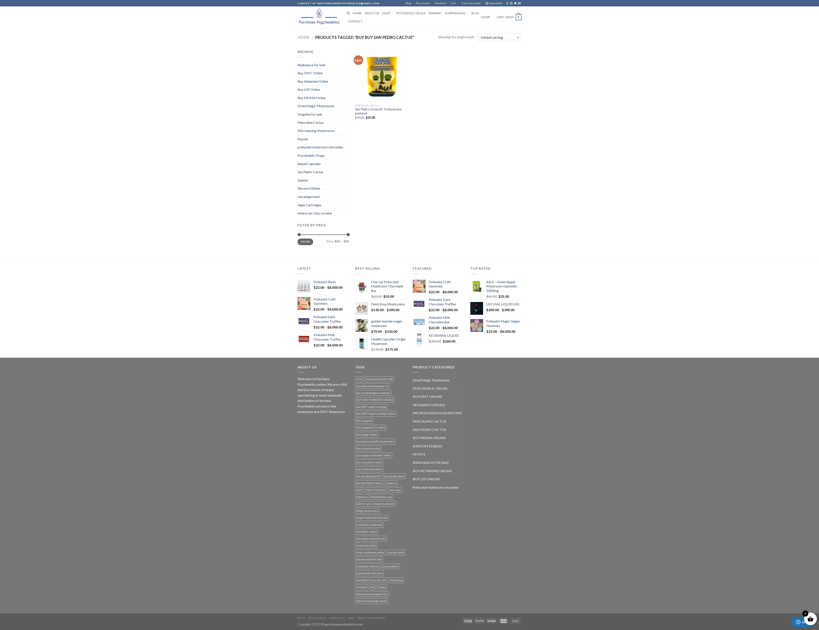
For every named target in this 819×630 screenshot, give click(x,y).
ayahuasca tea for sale (379, 379)
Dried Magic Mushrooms (316, 106)
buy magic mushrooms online (373, 455)
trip (373, 587)
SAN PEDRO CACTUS (429, 430)
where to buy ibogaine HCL (372, 594)
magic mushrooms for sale (372, 517)
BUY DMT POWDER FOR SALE (374, 399)
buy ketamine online (368, 448)
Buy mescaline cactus (369, 462)
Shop (386, 13)
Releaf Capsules (309, 164)
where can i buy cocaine (315, 213)
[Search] (348, 13)
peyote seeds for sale (369, 559)
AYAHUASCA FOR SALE (431, 462)
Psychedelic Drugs (410, 13)
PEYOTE (419, 454)
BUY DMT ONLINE (427, 396)
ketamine (362, 497)
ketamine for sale (382, 497)
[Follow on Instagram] (511, 3)
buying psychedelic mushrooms (375, 441)
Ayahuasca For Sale (311, 65)
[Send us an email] (519, 3)
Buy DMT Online (310, 73)
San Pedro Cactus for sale (371, 580)
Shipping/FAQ (455, 13)
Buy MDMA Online (312, 98)
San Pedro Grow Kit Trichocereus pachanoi (378, 111)
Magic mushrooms (367, 511)
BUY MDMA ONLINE (429, 438)
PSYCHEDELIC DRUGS (430, 388)
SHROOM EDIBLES (427, 446)
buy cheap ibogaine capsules (373, 393)
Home (357, 13)
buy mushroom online (369, 469)
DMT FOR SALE (376, 490)
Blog (408, 3)
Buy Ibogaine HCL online (370, 427)
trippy (382, 587)
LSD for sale (363, 503)
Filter (305, 241)
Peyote (303, 139)
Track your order (471, 3)
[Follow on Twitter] (515, 3)
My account (423, 3)
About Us (371, 13)
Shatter (303, 180)
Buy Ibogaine (364, 420)
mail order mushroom (369, 524)
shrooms (361, 587)
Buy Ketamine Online (313, 81)
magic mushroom (384, 503)
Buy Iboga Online (366, 434)
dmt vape (395, 490)
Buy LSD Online (309, 89)
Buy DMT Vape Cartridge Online (375, 413)
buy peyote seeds (393, 476)
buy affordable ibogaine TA (372, 386)
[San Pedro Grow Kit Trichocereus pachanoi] (381, 75)
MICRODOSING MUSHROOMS (437, 413)
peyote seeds (396, 552)
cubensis (391, 483)
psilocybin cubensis (367, 566)
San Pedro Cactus (310, 172)
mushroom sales (366, 545)
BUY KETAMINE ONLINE (432, 471)
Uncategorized (308, 197)
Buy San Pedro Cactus (369, 483)
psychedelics (391, 566)
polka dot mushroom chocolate (320, 147)
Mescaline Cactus (311, 122)
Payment (435, 13)
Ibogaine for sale (310, 114)
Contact (355, 21)
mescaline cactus (366, 531)
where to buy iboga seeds (371, 601)
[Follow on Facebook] (507, 3)
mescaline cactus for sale (371, 538)
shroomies (396, 580)
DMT (359, 490)
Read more (337, 412)
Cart (453, 3)
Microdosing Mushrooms (316, 131)
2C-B (359, 379)
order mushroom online (370, 552)
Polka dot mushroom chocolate (435, 487)
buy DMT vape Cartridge (371, 407)
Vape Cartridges (309, 205)
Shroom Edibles (309, 188)
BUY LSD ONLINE (426, 479)
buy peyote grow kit (368, 476)
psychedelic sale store (369, 573)
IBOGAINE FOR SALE (429, 405)
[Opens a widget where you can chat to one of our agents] (803, 622)
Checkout (440, 3)
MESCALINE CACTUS (429, 421)
